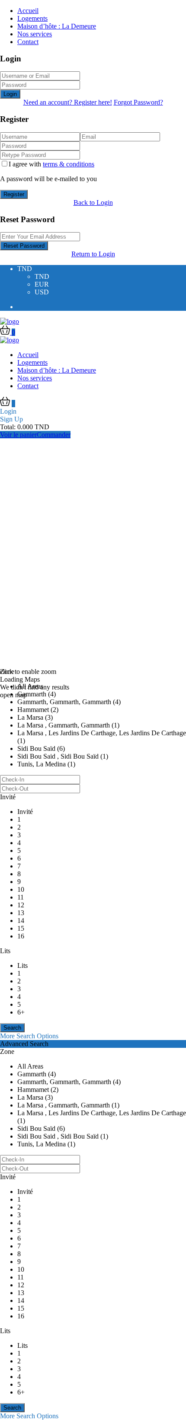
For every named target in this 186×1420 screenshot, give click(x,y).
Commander (54, 434)
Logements (32, 18)
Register (13, 194)
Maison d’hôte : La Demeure (56, 26)
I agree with (51, 164)
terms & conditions (68, 164)
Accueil (27, 10)
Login (10, 94)
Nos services (34, 34)
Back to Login (93, 202)
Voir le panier (18, 434)
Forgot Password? (138, 102)
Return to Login (93, 254)
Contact (27, 41)
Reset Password (24, 246)
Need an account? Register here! (67, 102)
